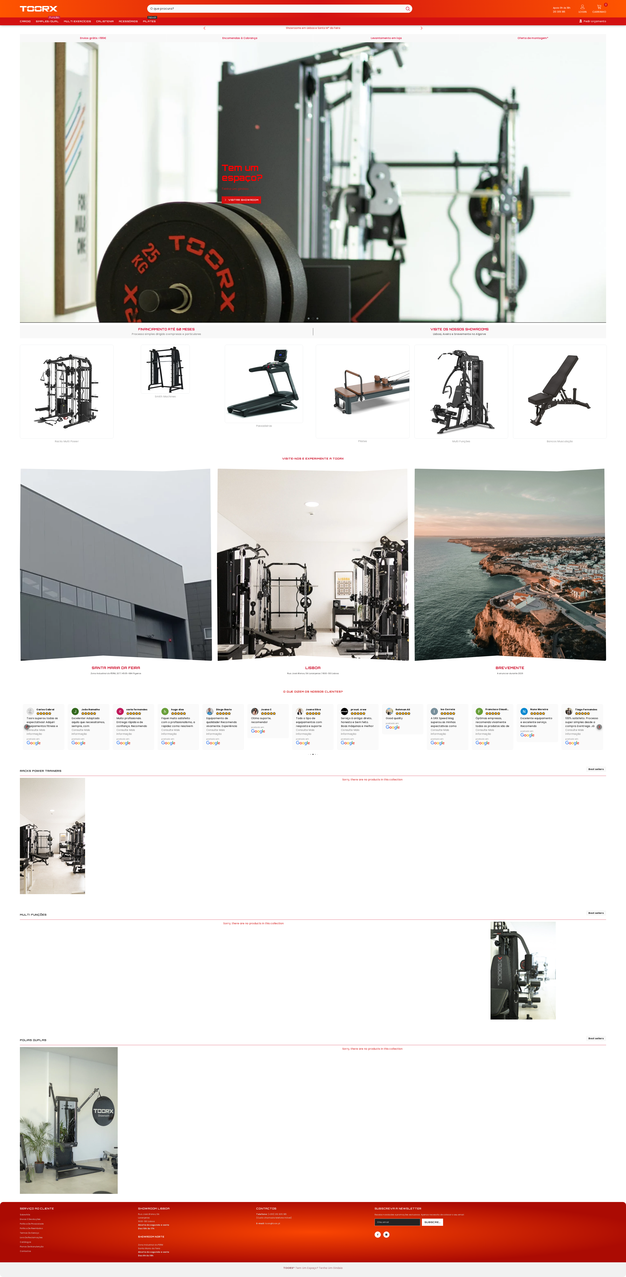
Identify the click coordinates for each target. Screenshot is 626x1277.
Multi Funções (461, 441)
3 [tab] (317, 318)
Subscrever (434, 1222)
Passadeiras (264, 426)
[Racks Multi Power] (66, 391)
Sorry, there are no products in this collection (372, 780)
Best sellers (596, 769)
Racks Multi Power (67, 441)
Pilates (362, 441)
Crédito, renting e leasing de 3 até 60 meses (313, 28)
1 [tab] (309, 318)
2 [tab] (313, 318)
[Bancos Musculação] (560, 391)
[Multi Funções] (461, 391)
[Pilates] (362, 391)
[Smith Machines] (165, 369)
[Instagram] (386, 1235)
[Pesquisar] (279, 9)
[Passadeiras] (264, 384)
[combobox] (275, 9)
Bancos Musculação (560, 441)
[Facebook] (378, 1235)
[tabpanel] (313, 182)
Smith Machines (165, 396)
